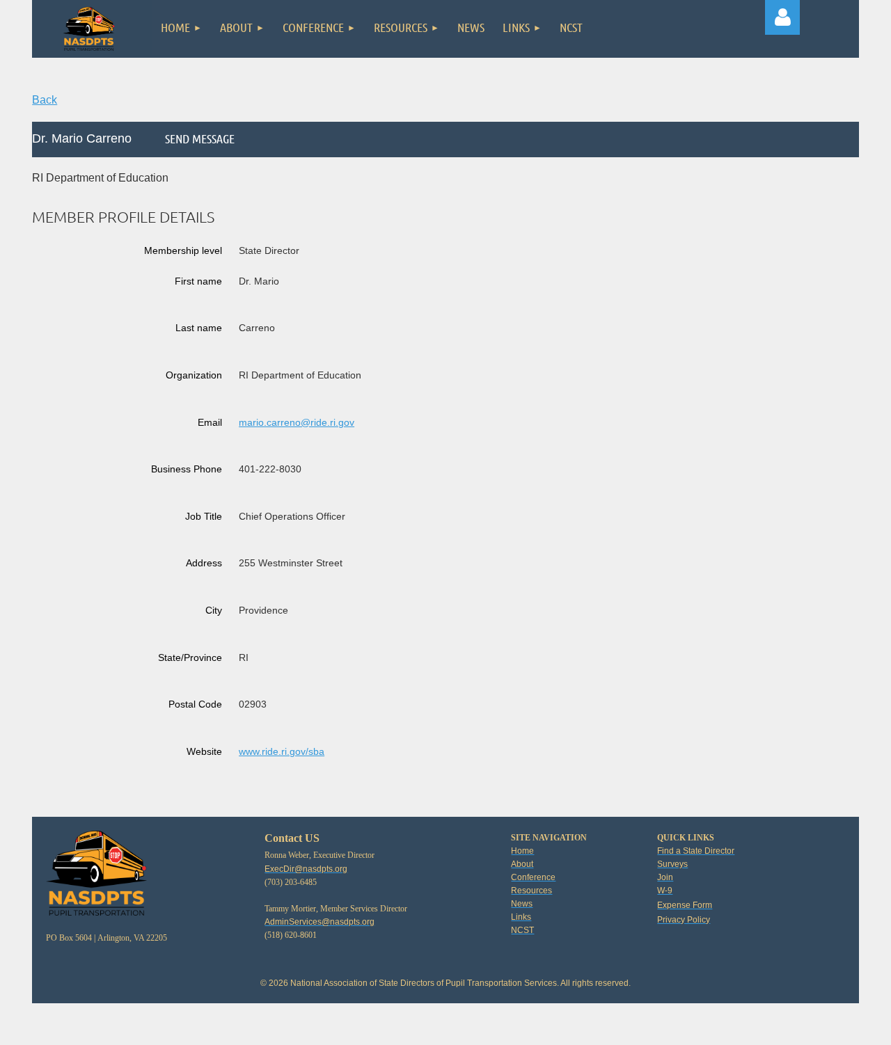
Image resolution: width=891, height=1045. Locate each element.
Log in (782, 17)
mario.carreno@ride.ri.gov (296, 422)
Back (44, 100)
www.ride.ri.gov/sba (281, 751)
